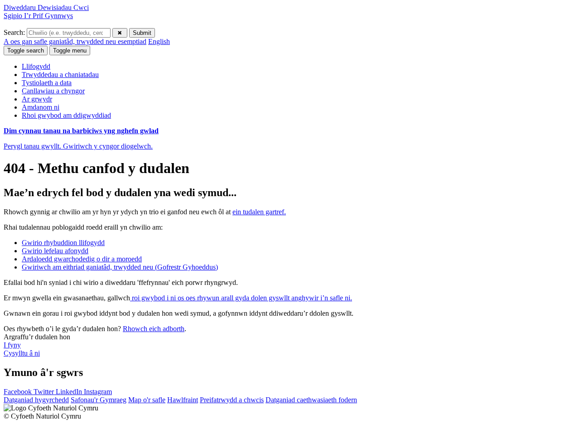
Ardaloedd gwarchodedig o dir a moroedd (82, 259)
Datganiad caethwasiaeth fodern (311, 400)
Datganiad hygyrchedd (36, 400)
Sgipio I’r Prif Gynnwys (38, 15)
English (159, 41)
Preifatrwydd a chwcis (232, 400)
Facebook (19, 391)
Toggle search (25, 50)
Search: (15, 32)
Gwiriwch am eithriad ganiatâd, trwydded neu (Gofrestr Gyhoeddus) (120, 267)
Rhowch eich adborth (153, 328)
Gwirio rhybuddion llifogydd (63, 242)
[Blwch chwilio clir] (119, 33)
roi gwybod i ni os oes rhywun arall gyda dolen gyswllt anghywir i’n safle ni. (241, 298)
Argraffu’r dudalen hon (37, 337)
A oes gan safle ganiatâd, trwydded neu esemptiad (75, 41)
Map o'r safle (146, 400)
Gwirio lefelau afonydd (55, 251)
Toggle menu (70, 50)
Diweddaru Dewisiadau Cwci (46, 7)
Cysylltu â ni (22, 353)
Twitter (45, 391)
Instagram (98, 391)
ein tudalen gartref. (259, 212)
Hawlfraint (182, 400)
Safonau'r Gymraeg (98, 400)
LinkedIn (70, 391)
